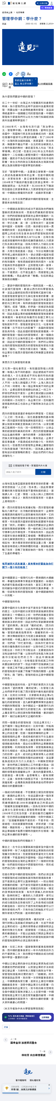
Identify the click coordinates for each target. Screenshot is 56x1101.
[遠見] (28, 1073)
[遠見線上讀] (17, 3)
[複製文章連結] (17, 74)
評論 (6, 1027)
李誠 (4, 23)
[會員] (51, 3)
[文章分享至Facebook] (10, 74)
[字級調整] (28, 74)
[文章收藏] (23, 74)
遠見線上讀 (7, 12)
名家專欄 (20, 12)
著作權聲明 (21, 1080)
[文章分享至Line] (4, 74)
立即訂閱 (43, 3)
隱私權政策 (35, 1080)
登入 (17, 83)
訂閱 (43, 472)
